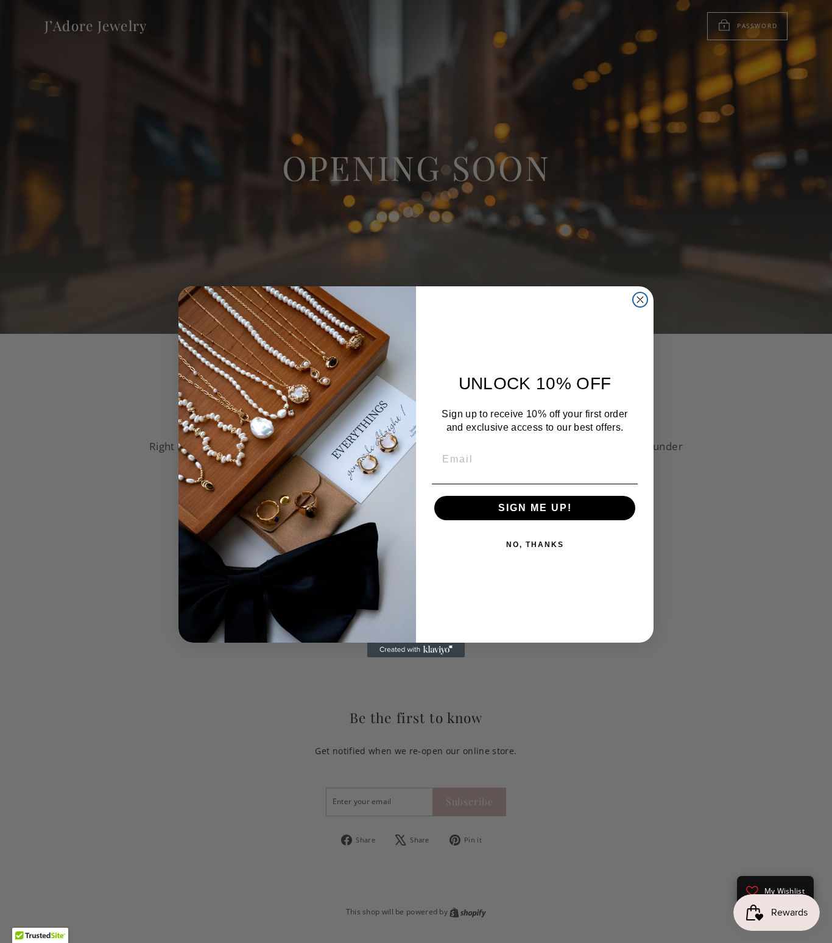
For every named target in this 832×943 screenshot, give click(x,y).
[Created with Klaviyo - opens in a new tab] (416, 650)
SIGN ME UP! (535, 508)
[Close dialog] (640, 299)
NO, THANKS (535, 544)
